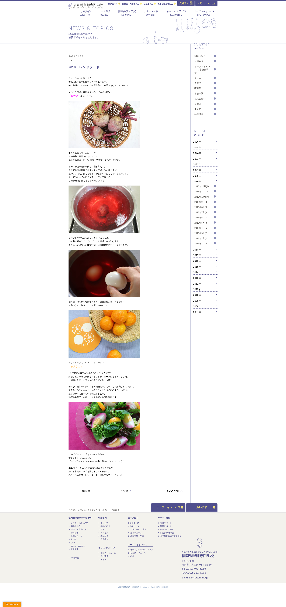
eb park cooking (77, 546)
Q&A (72, 542)
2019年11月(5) (201, 191)
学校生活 (198, 93)
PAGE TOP (173, 491)
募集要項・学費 (137, 536)
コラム (71, 60)
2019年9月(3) (200, 202)
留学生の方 (113, 4)
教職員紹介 (200, 98)
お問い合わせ (83, 510)
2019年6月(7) (200, 217)
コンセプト (105, 523)
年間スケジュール (108, 553)
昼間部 (197, 104)
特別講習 (198, 114)
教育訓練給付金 (167, 533)
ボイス (103, 559)
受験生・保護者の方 (131, 4)
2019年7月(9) (200, 212)
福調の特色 (105, 526)
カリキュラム (136, 533)
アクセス (72, 510)
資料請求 (201, 507)
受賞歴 (197, 83)
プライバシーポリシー (101, 510)
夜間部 (197, 88)
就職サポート (166, 523)
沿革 (102, 529)
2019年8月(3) (200, 207)
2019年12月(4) (201, 186)
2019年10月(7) (201, 196)
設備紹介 (104, 539)
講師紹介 (104, 536)
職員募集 (115, 510)
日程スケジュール (138, 553)
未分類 (197, 109)
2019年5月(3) (200, 223)
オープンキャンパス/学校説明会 (202, 69)
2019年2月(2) (200, 238)
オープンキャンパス (168, 507)
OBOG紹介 (200, 56)
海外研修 (104, 556)
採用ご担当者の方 (166, 4)
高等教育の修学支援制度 (170, 536)
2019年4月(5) (200, 228)
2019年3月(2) (200, 233)
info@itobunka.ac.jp (198, 577)
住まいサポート (167, 529)
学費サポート (166, 526)
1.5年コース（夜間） (139, 529)
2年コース (134, 526)
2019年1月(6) (200, 243)
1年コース (134, 523)
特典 (132, 556)
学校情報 (74, 558)
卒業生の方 (149, 4)
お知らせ (198, 61)
